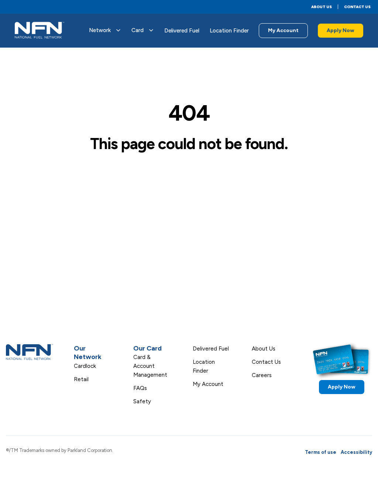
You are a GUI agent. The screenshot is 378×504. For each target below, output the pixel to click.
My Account (283, 30)
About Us (321, 6)
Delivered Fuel (181, 30)
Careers (262, 375)
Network (100, 30)
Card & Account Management (150, 366)
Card (137, 30)
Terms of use (320, 452)
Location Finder (229, 30)
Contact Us (357, 6)
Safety (142, 401)
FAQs (140, 388)
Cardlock (85, 366)
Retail (81, 379)
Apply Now (340, 30)
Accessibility (356, 452)
